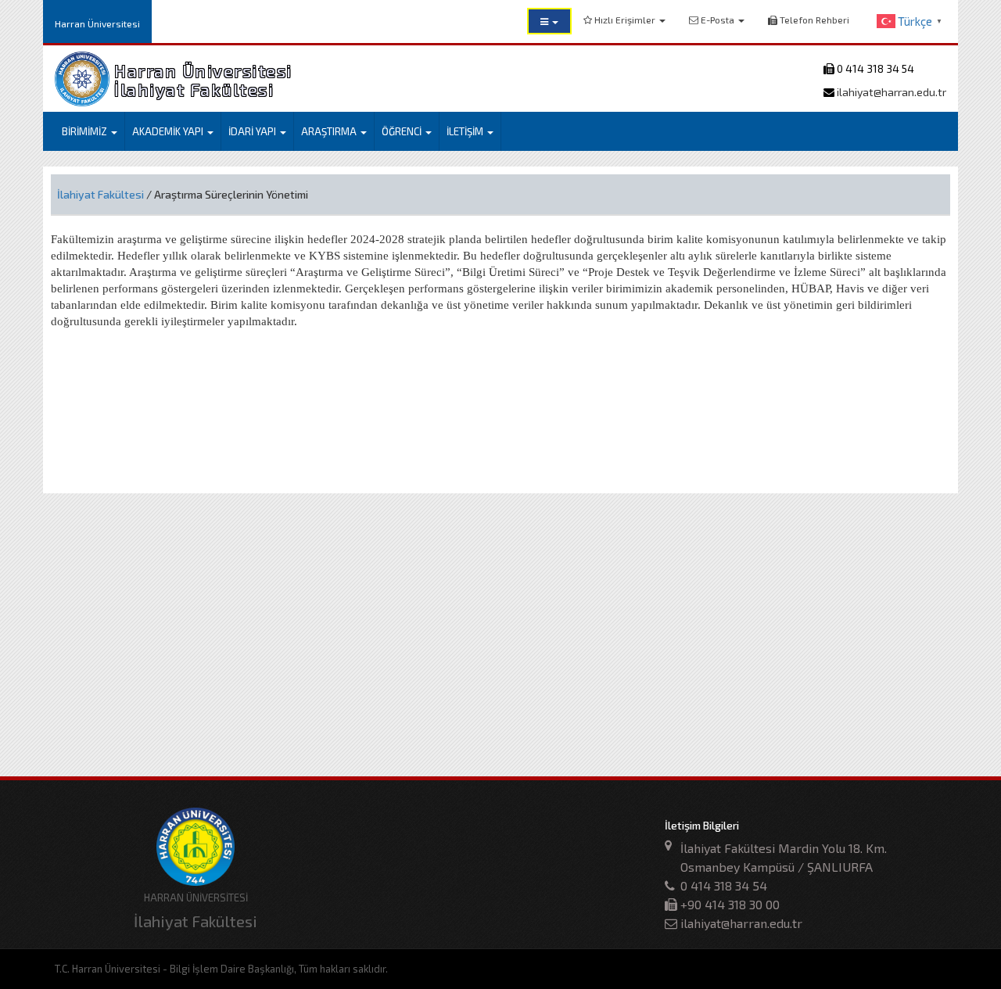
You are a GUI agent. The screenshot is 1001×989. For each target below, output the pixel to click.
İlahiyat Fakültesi (100, 194)
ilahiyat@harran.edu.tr (890, 92)
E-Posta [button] (717, 19)
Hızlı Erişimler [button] (625, 19)
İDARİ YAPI (253, 131)
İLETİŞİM (466, 131)
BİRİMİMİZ (85, 131)
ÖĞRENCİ (403, 131)
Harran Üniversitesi (97, 23)
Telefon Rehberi (813, 19)
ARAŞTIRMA (330, 131)
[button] (549, 21)
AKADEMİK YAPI (169, 131)
